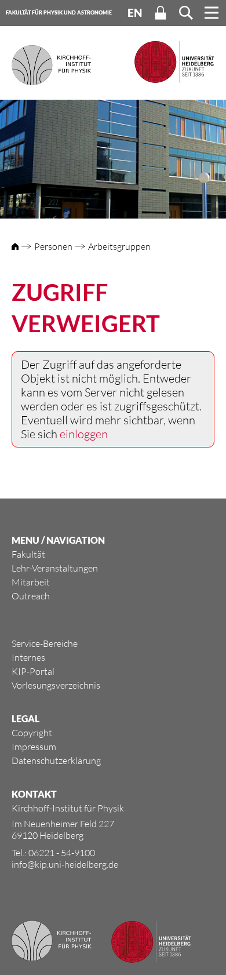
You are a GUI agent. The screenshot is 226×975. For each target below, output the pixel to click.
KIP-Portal (33, 671)
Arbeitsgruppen (119, 246)
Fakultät (28, 554)
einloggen (84, 434)
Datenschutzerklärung (56, 760)
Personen (53, 246)
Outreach (31, 596)
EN (134, 12)
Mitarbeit (31, 582)
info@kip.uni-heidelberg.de (65, 864)
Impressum (34, 746)
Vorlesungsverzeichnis (56, 685)
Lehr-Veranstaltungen (55, 568)
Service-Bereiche (45, 643)
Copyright (32, 732)
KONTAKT (34, 793)
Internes (28, 657)
